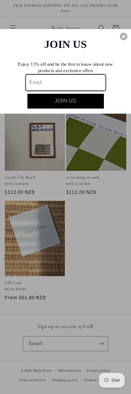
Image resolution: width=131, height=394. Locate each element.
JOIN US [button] (65, 100)
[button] (124, 36)
